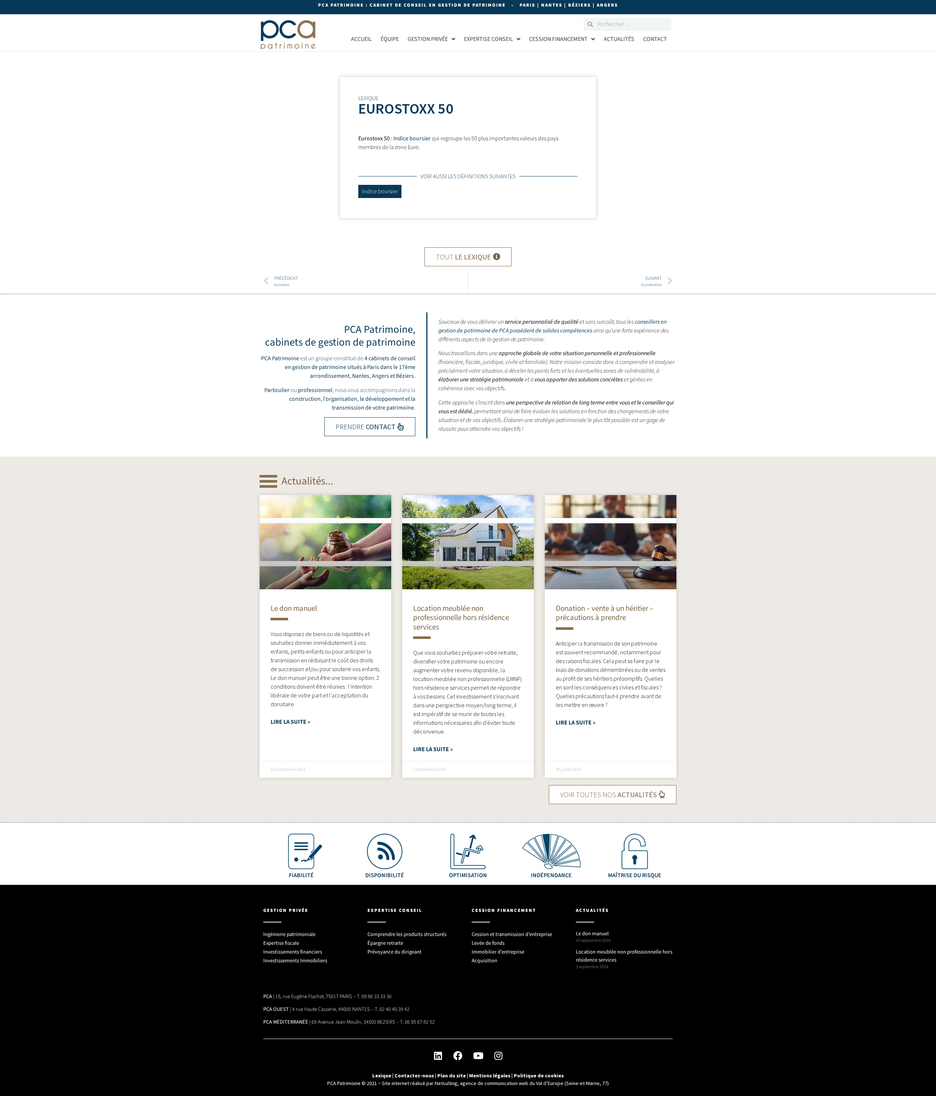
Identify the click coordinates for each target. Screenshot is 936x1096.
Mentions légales (489, 1075)
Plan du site (451, 1075)
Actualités (619, 39)
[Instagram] (498, 1055)
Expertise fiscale (281, 943)
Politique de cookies (539, 1075)
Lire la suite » (290, 722)
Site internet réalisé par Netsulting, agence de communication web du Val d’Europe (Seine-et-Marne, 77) (495, 1083)
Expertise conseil (488, 39)
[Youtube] (478, 1055)
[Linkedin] (438, 1055)
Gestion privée (428, 39)
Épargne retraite (385, 943)
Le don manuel (294, 608)
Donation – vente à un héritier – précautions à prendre (604, 613)
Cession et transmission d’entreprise (512, 934)
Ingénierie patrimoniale (289, 934)
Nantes (360, 376)
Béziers (405, 376)
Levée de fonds (488, 943)
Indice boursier (412, 138)
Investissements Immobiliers (295, 960)
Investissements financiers (292, 952)
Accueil (361, 39)
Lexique (381, 1075)
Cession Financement (558, 39)
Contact (655, 39)
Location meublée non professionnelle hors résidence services (461, 617)
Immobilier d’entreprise (498, 952)
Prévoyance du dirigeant (394, 952)
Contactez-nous (414, 1075)
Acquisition (484, 960)
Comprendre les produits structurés (406, 934)
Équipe (390, 39)
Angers (380, 376)
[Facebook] (458, 1055)
